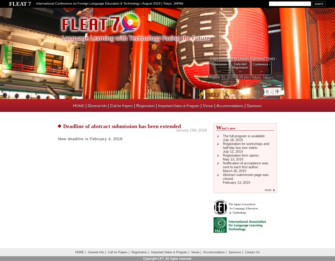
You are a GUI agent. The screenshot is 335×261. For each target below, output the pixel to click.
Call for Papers (121, 106)
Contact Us (252, 252)
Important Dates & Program (178, 106)
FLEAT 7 (20, 4)
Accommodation (214, 252)
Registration (145, 106)
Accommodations (229, 106)
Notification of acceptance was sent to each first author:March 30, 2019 (245, 167)
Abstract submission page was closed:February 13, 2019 (246, 178)
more (268, 190)
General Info (97, 106)
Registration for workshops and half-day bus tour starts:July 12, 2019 (246, 147)
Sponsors (254, 106)
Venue (208, 106)
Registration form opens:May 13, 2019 (241, 157)
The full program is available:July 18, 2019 (244, 138)
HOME (78, 106)
